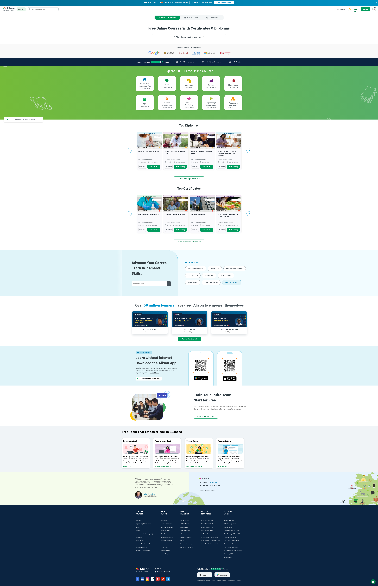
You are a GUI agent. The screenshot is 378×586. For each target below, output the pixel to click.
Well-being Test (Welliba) (210, 537)
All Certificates (184, 524)
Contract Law (193, 275)
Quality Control (225, 275)
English (138, 527)
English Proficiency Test (210, 544)
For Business (341, 9)
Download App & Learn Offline (233, 534)
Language (139, 537)
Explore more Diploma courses (189, 179)
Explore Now (127, 466)
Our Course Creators (167, 537)
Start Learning (153, 167)
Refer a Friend (228, 544)
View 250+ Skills (231, 282)
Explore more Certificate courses (189, 242)
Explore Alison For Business (205, 416)
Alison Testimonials (186, 534)
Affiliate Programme (230, 524)
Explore (20, 9)
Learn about (207, 490)
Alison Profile (228, 527)
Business (138, 520)
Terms (213, 580)
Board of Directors (166, 524)
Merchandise (228, 557)
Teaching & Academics (143, 550)
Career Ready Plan (207, 527)
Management (193, 282)
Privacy (208, 580)
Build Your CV (222, 466)
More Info (142, 167)
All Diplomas (184, 527)
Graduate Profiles (185, 537)
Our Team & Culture (167, 527)
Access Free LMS (229, 520)
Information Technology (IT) (144, 534)
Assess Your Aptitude (162, 466)
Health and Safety (211, 282)
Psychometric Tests (207, 530)
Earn (213, 17)
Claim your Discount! (223, 2)
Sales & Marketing (141, 547)
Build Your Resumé (207, 520)
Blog (162, 544)
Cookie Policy (231, 580)
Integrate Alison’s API (230, 537)
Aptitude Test (207, 534)
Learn (168, 17)
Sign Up (365, 9)
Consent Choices (221, 580)
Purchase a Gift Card (186, 547)
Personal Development (143, 544)
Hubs (182, 540)
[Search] (30, 9)
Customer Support (163, 572)
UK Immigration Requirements (233, 550)
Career (192, 17)
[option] (149, 152)
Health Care (215, 269)
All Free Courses (185, 530)
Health (138, 530)
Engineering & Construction (144, 524)
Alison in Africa (165, 550)
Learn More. (154, 373)
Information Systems (195, 269)
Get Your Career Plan (193, 466)
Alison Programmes (167, 554)
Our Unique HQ (165, 530)
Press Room (164, 547)
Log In (355, 9)
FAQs (159, 569)
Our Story (164, 520)
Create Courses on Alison (231, 530)
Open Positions (165, 534)
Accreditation (184, 520)
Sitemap (239, 580)
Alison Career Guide (207, 524)
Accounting (209, 275)
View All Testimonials (189, 339)
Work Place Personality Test (211, 540)
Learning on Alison (166, 540)
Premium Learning (186, 544)
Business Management (234, 269)
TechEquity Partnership (231, 547)
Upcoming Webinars (230, 554)
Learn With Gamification (231, 540)
